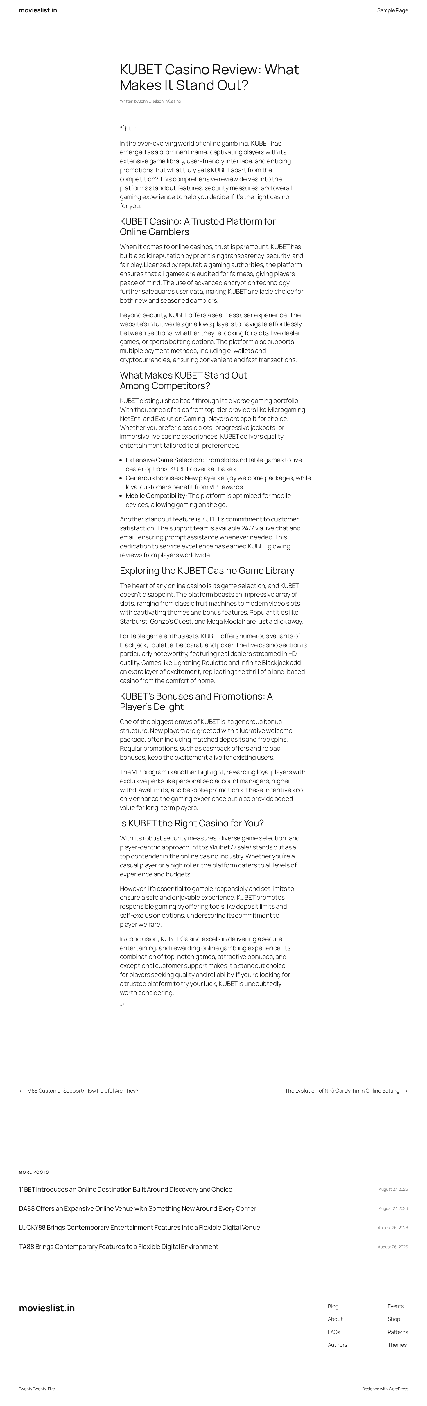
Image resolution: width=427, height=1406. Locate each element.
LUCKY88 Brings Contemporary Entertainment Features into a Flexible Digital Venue (139, 1227)
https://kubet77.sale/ (222, 847)
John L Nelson (151, 101)
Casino (174, 101)
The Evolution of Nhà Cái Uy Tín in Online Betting (342, 1090)
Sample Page (392, 10)
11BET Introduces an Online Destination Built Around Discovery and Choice (125, 1189)
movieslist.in (38, 10)
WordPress (398, 1388)
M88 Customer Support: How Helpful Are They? (82, 1090)
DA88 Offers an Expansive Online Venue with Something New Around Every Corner (137, 1208)
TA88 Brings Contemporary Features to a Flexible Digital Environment (118, 1246)
